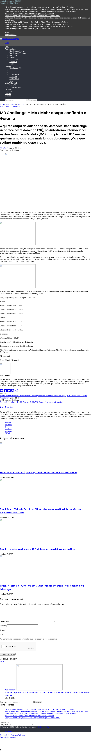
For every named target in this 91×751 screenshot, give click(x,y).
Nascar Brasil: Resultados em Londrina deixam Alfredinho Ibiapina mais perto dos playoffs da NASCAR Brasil (46, 9)
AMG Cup (21, 104)
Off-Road (8, 89)
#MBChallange (33, 396)
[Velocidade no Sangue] (9, 39)
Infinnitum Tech (44, 727)
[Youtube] (13, 391)
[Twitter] (9, 391)
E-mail (3, 630)
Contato (8, 94)
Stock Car (13, 62)
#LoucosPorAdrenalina (18, 396)
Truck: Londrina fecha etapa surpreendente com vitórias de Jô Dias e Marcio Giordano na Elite (40, 11)
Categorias (4, 725)
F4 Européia (14, 74)
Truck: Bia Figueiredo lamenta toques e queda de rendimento (27, 28)
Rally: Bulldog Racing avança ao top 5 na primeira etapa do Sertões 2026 (32, 16)
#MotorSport (44, 396)
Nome (3, 626)
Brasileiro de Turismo (17, 53)
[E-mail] (2, 391)
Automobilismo (10, 49)
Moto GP (12, 85)
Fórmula (8, 66)
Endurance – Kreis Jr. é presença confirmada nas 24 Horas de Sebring (39, 472)
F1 (10, 70)
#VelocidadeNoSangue (57, 396)
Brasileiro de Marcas (17, 51)
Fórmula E (13, 77)
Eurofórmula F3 (15, 68)
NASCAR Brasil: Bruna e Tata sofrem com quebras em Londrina (29, 14)
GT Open (13, 55)
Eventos (8, 96)
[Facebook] (5, 391)
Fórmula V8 (14, 79)
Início (2, 104)
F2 (10, 72)
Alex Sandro (4, 148)
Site (1, 634)
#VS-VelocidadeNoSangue (77, 396)
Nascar (12, 57)
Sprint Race (13, 60)
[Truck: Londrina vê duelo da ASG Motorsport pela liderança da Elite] (23, 544)
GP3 (11, 81)
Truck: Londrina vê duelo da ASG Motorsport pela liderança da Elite (37, 549)
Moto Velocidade (11, 83)
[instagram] (16, 391)
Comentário (5, 621)
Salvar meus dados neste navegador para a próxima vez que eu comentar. (30, 639)
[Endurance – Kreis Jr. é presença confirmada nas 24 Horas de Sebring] (23, 468)
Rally (11, 92)
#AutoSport (4, 396)
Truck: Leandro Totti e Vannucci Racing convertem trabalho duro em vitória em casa (36, 24)
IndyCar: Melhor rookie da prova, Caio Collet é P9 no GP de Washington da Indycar (36, 22)
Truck (11, 64)
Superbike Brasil (15, 87)
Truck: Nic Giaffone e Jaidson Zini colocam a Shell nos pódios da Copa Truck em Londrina (39, 26)
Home (7, 47)
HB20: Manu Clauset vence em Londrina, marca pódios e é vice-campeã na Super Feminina (39, 7)
